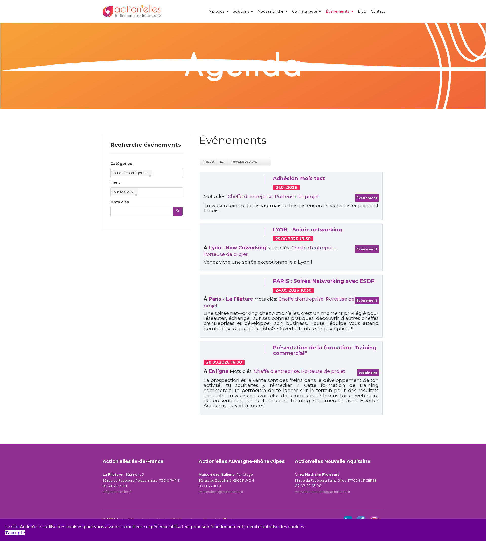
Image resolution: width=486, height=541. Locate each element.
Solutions (241, 11)
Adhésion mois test (299, 178)
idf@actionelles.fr (117, 492)
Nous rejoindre (271, 11)
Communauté (304, 11)
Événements (337, 11)
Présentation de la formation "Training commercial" (324, 350)
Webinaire (368, 373)
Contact (378, 11)
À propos (216, 11)
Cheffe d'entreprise (250, 196)
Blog (362, 11)
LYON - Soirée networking (307, 230)
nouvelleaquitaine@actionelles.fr (322, 492)
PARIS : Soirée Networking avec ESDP (324, 281)
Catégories (121, 163)
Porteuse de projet (297, 196)
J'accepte (15, 532)
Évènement (366, 198)
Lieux (115, 183)
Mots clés (119, 202)
